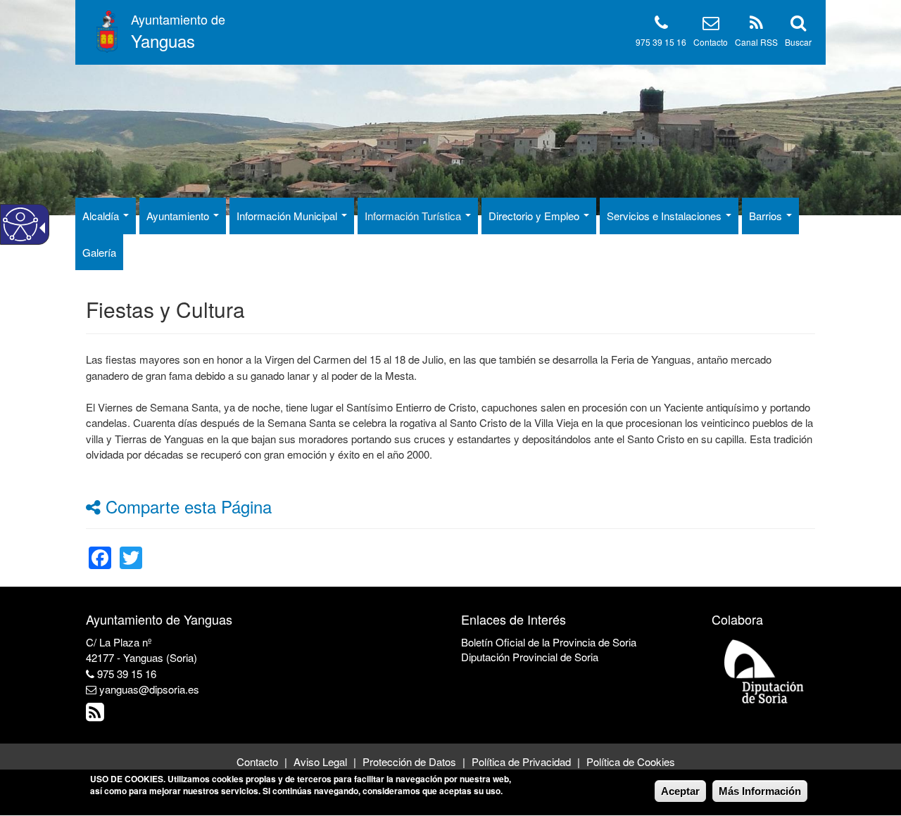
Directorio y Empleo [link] (535, 215)
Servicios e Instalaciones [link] (665, 215)
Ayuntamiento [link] (179, 215)
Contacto (710, 42)
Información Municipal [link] (288, 215)
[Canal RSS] (756, 25)
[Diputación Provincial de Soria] (764, 670)
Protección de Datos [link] (409, 761)
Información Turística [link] (414, 215)
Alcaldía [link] (102, 215)
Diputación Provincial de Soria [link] (529, 656)
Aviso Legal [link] (320, 761)
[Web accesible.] (20, 224)
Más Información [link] (760, 791)
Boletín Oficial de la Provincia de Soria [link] (548, 642)
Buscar (798, 42)
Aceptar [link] (680, 791)
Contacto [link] (257, 761)
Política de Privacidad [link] (521, 761)
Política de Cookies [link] (630, 761)
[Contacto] (710, 25)
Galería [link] (99, 252)
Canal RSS (756, 42)
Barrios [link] (767, 215)
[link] (100, 549)
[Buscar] (798, 25)
